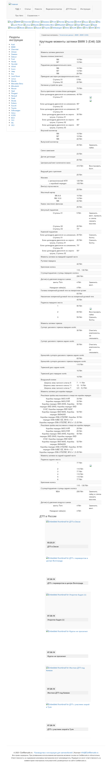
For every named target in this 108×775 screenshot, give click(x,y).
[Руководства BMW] (17, 21)
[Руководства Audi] (11, 21)
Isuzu (13, 69)
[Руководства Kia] (98, 21)
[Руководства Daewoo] (45, 21)
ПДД (17, 9)
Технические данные (66, 35)
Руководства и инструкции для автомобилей (53, 752)
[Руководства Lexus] (27, 24)
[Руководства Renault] (12, 27)
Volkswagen (15, 110)
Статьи (28, 9)
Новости (38, 9)
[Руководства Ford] (53, 21)
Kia (12, 74)
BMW (13, 47)
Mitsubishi (15, 86)
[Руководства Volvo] (66, 27)
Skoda (13, 100)
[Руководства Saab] (94, 24)
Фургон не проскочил (56, 656)
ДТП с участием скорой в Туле (60, 729)
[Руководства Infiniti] (77, 21)
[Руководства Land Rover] (17, 24)
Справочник (32, 15)
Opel (13, 91)
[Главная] (14, 3)
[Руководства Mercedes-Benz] (47, 24)
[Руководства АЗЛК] (73, 27)
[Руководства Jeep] (92, 21)
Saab (13, 98)
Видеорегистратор (54, 9)
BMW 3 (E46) (84, 35)
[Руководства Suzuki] (37, 27)
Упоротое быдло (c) (55, 619)
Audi (13, 44)
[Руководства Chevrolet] (26, 21)
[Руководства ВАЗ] (80, 27)
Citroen (14, 52)
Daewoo (14, 54)
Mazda (13, 81)
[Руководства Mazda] (35, 24)
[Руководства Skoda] (21, 27)
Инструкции (85, 9)
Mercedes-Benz (17, 83)
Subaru (14, 103)
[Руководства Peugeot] (85, 24)
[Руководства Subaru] (29, 27)
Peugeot (14, 93)
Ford (13, 59)
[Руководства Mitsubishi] (60, 24)
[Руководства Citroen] (36, 21)
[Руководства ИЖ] (91, 27)
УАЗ (12, 125)
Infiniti (13, 66)
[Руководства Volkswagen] (56, 27)
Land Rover (15, 76)
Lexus (13, 78)
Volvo (13, 113)
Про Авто (19, 15)
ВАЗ (13, 118)
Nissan (13, 88)
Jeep (13, 71)
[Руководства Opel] (77, 24)
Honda (13, 61)
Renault (14, 96)
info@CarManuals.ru (89, 752)
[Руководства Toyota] (46, 27)
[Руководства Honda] (60, 21)
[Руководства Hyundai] (69, 21)
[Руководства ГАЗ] (85, 27)
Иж (12, 122)
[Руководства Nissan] (70, 24)
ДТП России (71, 9)
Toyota (13, 108)
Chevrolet (14, 49)
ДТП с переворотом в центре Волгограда (65, 583)
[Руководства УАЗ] (97, 27)
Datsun (14, 56)
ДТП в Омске (53, 546)
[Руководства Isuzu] (85, 21)
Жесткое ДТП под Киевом (58, 692)
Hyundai (14, 64)
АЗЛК (13, 115)
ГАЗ (12, 120)
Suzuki (13, 105)
